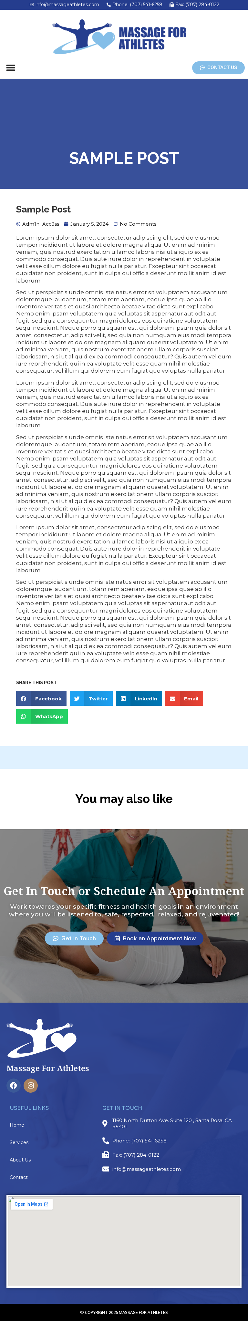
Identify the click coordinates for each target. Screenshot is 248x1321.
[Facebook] (13, 1085)
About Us (20, 1160)
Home (17, 1125)
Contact (19, 1177)
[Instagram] (31, 1085)
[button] (10, 68)
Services (19, 1142)
